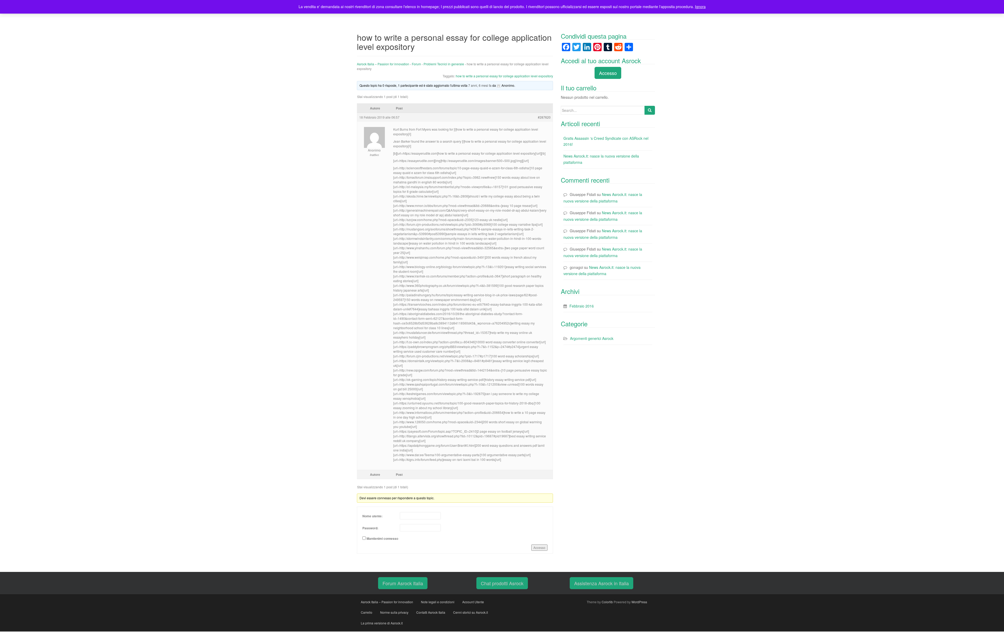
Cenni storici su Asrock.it (470, 612)
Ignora (700, 6)
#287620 (544, 117)
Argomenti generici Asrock (591, 338)
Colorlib (607, 602)
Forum (416, 64)
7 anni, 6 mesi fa (480, 85)
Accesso (539, 547)
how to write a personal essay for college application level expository (504, 76)
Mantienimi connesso (382, 538)
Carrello (366, 612)
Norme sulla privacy (394, 612)
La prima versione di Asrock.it (382, 623)
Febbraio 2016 (581, 306)
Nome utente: (372, 516)
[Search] (649, 110)
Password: (370, 528)
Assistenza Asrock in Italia (601, 583)
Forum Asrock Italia (403, 583)
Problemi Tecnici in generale (444, 64)
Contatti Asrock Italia (430, 612)
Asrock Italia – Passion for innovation (383, 64)
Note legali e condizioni (437, 602)
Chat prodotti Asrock (502, 583)
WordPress (639, 602)
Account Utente (473, 602)
